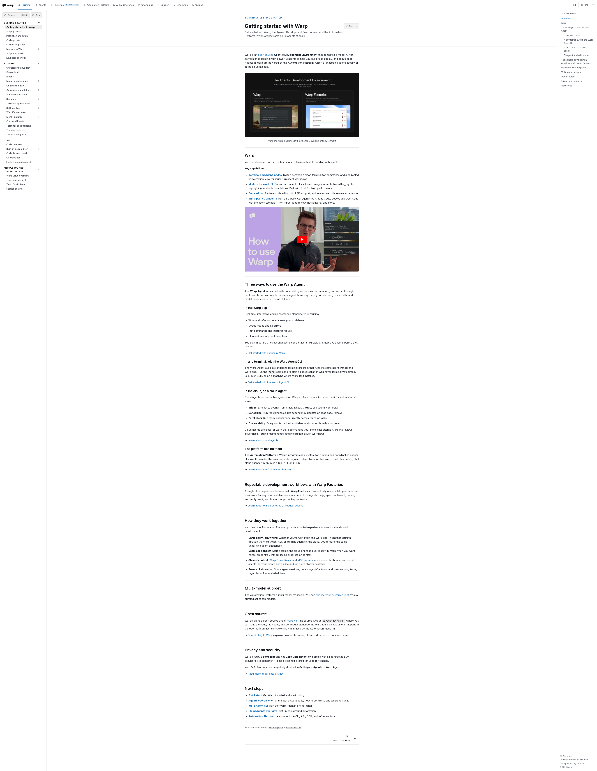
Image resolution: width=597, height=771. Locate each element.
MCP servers (305, 560)
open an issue (293, 727)
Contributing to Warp (260, 635)
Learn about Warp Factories (264, 505)
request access (294, 505)
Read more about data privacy (266, 673)
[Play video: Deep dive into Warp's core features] (302, 239)
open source (265, 54)
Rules (287, 560)
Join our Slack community (575, 759)
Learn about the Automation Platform (270, 469)
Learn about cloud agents (263, 440)
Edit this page (276, 727)
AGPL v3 (292, 620)
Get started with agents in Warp (266, 353)
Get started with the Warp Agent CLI (269, 382)
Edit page (567, 756)
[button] (302, 105)
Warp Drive (276, 560)
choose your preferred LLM (332, 595)
